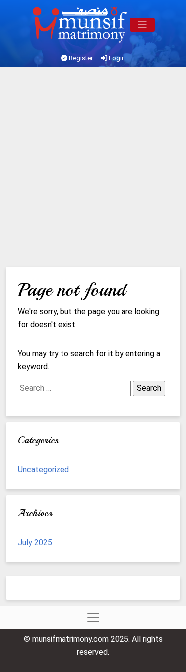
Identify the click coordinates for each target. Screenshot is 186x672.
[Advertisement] (93, 168)
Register (80, 58)
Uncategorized (43, 469)
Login (116, 58)
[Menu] (142, 25)
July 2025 (35, 542)
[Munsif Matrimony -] (81, 24)
